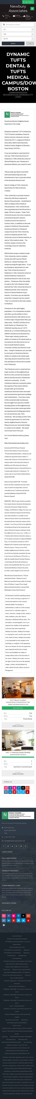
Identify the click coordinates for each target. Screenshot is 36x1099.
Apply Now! (27, 950)
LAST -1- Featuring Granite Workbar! (18, 752)
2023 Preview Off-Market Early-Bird (11, 1042)
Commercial (6, 969)
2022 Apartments (11, 1039)
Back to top (29, 1093)
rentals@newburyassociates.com (14, 841)
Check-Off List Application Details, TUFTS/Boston (17, 972)
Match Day (5, 1036)
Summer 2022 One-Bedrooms (17, 986)
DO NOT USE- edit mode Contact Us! (12, 975)
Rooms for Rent (17, 1025)
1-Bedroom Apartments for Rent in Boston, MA (17, 1048)
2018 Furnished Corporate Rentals (21, 969)
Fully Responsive (9, 858)
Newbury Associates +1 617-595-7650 (17, 1045)
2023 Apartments (23, 1039)
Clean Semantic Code (11, 885)
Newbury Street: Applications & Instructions (16, 967)
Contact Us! (28, 975)
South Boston (24, 1020)
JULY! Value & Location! (18, 700)
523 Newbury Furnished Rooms (12, 950)
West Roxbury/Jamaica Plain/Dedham (17, 1022)
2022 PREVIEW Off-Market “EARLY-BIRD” (21, 1036)
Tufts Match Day (28, 1042)
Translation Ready (10, 871)
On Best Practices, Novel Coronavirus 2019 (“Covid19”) (17, 1028)
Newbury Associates (18, 8)
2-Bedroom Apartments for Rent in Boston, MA (17, 1053)
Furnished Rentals (17, 936)
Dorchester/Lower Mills (12, 1020)
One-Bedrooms (11, 955)
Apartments (26, 953)
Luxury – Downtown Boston (17, 1006)
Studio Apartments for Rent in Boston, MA (17, 1050)
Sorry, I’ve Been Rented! (16, 978)
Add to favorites (27, 696)
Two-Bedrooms (22, 955)
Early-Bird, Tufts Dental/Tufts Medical (17, 939)
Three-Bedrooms (17, 958)
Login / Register (29, 2)
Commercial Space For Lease (17, 947)
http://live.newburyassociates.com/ (16, 443)
